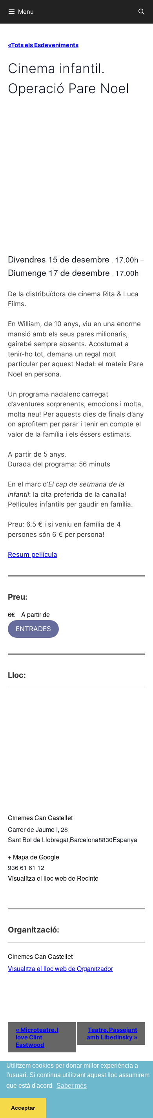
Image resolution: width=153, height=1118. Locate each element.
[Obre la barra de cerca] (141, 12)
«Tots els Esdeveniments (43, 45)
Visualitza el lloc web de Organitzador (60, 968)
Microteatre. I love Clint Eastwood (37, 1037)
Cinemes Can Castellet (40, 817)
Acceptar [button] (23, 1108)
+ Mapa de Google (33, 856)
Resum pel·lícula (32, 554)
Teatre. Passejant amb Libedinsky (112, 1033)
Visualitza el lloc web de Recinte (53, 878)
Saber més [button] (71, 1085)
